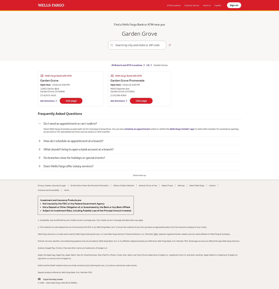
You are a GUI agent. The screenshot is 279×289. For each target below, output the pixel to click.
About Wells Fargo (196, 185)
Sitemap (181, 185)
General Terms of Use (148, 185)
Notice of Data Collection (123, 185)
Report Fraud (167, 185)
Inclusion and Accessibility (48, 190)
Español (217, 5)
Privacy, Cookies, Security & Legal (52, 185)
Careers (212, 185)
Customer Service (191, 5)
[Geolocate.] (170, 45)
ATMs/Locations (174, 5)
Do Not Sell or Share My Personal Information (89, 185)
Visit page (71, 100)
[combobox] (139, 45)
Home (66, 190)
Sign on (234, 5)
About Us (207, 5)
